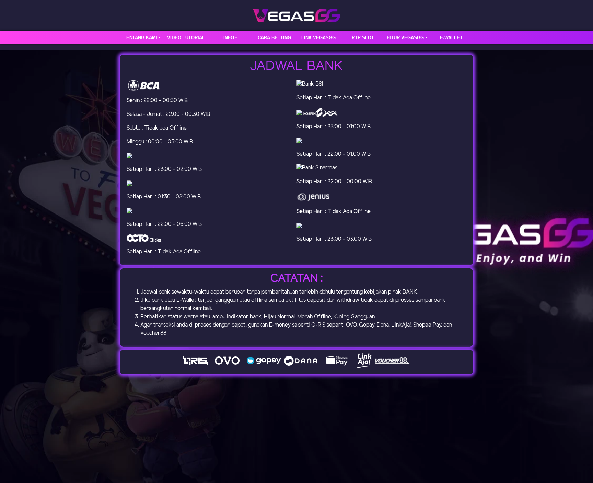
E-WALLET (451, 37)
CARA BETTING (274, 37)
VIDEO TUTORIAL (186, 37)
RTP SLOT (363, 37)
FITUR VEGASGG (405, 37)
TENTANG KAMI (140, 37)
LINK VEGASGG (318, 37)
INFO (228, 37)
